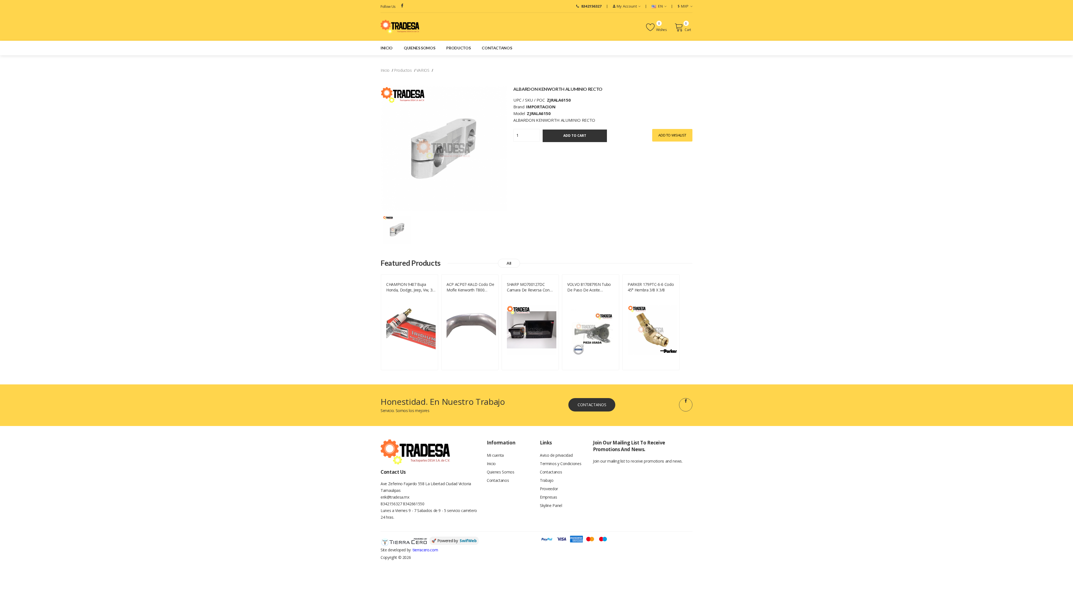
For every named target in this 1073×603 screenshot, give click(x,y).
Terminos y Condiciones (560, 463)
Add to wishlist (672, 135)
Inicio (387, 48)
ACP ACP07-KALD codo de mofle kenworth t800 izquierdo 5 (470, 287)
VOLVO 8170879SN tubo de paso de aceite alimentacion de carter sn (590, 287)
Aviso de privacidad (556, 455)
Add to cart (574, 135)
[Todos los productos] (397, 229)
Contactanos (497, 48)
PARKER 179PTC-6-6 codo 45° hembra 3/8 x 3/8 (651, 287)
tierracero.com (425, 549)
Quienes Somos (419, 48)
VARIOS (422, 70)
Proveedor (549, 488)
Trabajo (547, 480)
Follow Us (388, 6)
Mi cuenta (495, 455)
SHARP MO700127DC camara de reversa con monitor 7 (528, 287)
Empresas (548, 497)
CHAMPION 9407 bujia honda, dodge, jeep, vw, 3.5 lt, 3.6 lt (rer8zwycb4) (410, 287)
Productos (458, 48)
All (509, 263)
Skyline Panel (551, 505)
